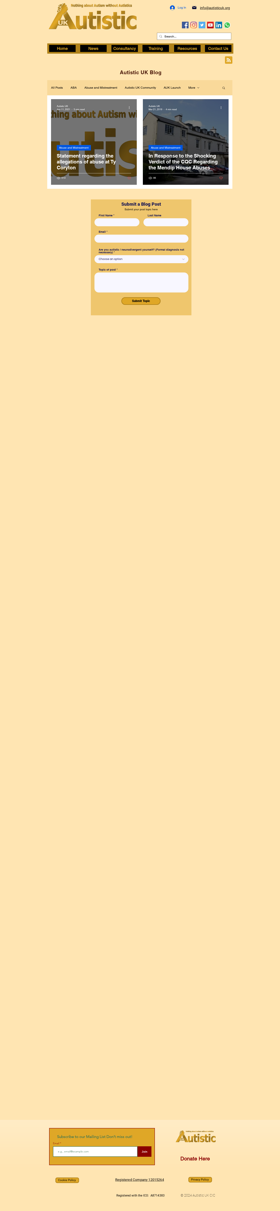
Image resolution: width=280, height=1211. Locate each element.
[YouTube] (210, 25)
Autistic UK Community (140, 87)
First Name (106, 215)
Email (102, 231)
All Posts (57, 87)
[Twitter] (202, 25)
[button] (224, 88)
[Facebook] (185, 25)
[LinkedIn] (218, 25)
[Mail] (194, 7)
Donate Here (195, 1159)
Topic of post (107, 269)
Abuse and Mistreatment (100, 87)
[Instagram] (193, 25)
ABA (73, 87)
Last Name (154, 215)
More (191, 87)
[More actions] (130, 107)
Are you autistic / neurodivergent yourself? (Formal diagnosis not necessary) (141, 251)
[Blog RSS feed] (228, 60)
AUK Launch (172, 87)
